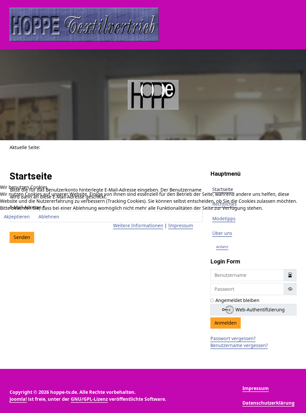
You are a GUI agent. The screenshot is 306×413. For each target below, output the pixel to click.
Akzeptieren (17, 216)
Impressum (180, 225)
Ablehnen (48, 216)
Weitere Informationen (138, 225)
